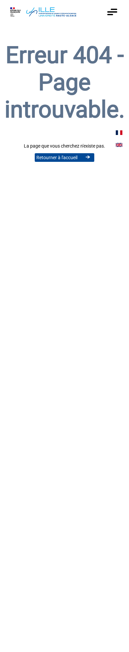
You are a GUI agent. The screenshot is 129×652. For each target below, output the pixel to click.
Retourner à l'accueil (56, 157)
